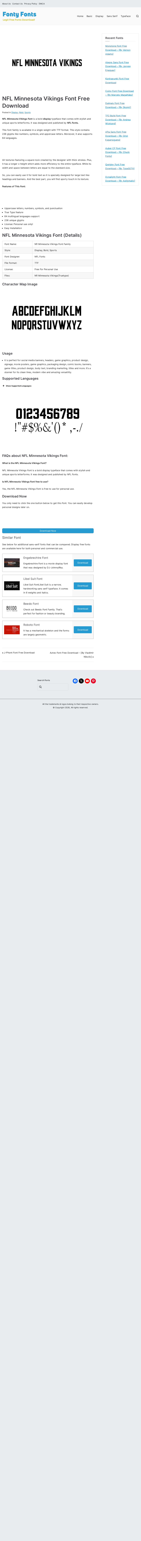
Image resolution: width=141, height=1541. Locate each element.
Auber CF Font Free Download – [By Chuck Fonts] (117, 152)
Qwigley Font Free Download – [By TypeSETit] (120, 166)
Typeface (126, 16)
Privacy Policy (30, 3)
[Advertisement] (52, 149)
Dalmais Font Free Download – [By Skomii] (118, 105)
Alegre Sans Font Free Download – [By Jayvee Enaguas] (117, 66)
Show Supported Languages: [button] (19, 386)
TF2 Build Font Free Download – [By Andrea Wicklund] (117, 119)
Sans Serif (112, 16)
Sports (28, 112)
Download (83, 562)
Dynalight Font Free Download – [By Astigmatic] (120, 179)
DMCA (42, 3)
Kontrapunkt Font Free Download (117, 80)
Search (41, 687)
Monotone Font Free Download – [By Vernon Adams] (117, 50)
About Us (6, 3)
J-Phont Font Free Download (19, 652)
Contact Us (17, 3)
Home (80, 16)
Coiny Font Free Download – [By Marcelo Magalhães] (119, 93)
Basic (89, 16)
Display (99, 16)
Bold (21, 112)
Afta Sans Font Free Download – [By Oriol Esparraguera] (116, 135)
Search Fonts (43, 680)
